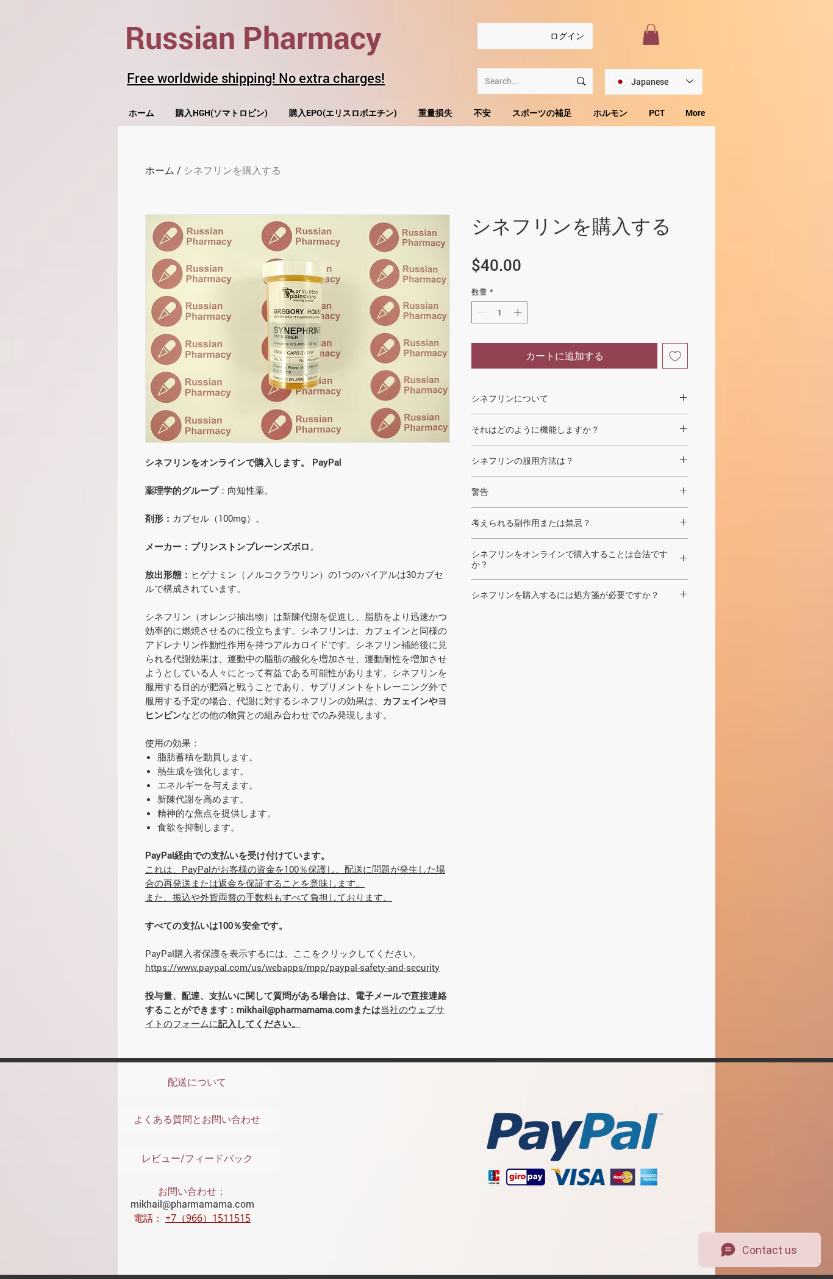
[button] (651, 34)
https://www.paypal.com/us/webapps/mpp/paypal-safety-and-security (292, 967)
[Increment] (519, 312)
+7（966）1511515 (208, 1218)
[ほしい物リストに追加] (675, 356)
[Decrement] (480, 312)
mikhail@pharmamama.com (192, 1203)
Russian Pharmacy (253, 37)
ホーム (159, 170)
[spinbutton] (500, 312)
